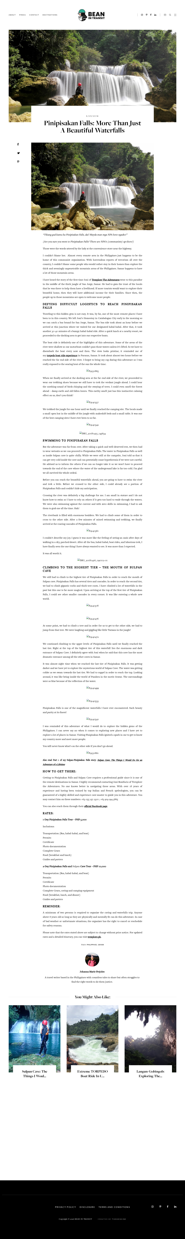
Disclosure (87, 1207)
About (12, 15)
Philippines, (92, 945)
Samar (101, 945)
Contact (34, 15)
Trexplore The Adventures (106, 280)
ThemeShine (119, 1219)
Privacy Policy (65, 1207)
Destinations (50, 15)
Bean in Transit (83, 1219)
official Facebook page (95, 806)
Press (22, 15)
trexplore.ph (94, 937)
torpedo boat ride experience (62, 355)
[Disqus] (92, 1129)
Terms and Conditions (114, 1207)
